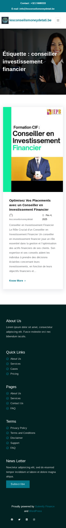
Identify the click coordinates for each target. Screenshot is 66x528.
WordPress (35, 511)
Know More (16, 280)
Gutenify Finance (44, 506)
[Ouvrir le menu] (58, 20)
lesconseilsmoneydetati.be (30, 20)
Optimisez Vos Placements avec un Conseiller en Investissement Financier (30, 205)
